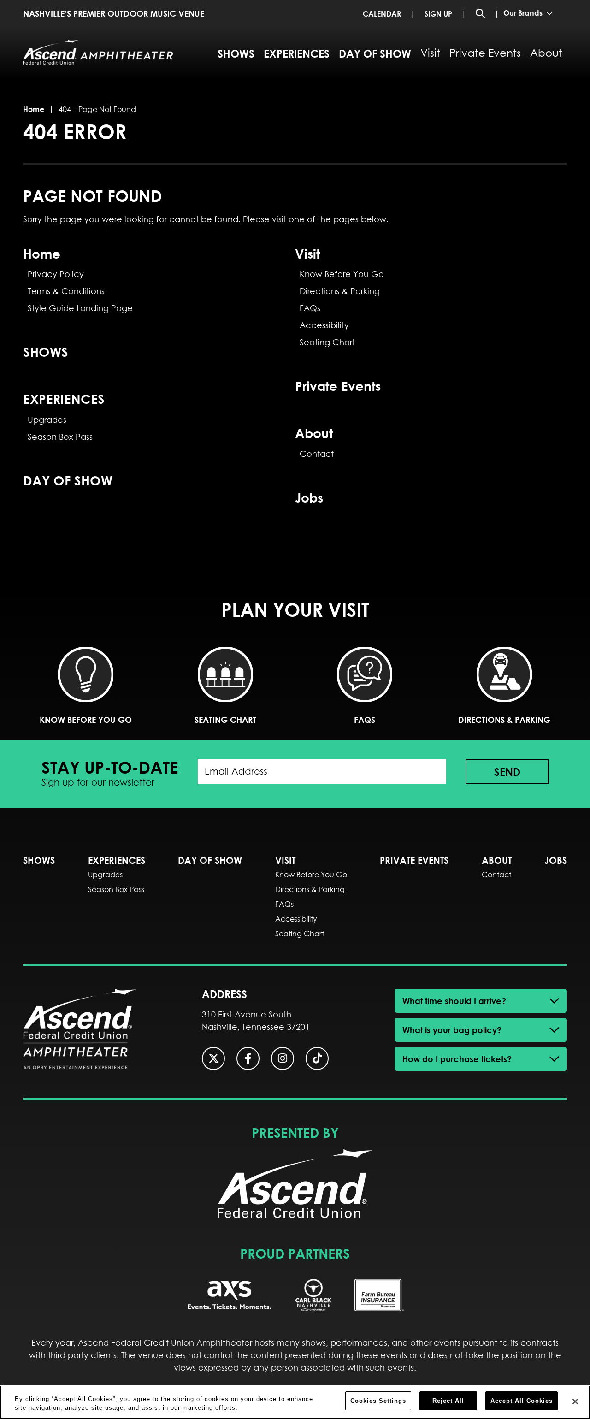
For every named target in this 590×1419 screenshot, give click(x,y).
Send (507, 772)
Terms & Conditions (66, 291)
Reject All (448, 1400)
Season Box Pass (60, 437)
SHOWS (236, 53)
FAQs (310, 308)
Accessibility (324, 325)
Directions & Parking (340, 291)
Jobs (309, 497)
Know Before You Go (342, 274)
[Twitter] (213, 1058)
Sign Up (438, 13)
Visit (430, 53)
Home (33, 109)
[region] (295, 1402)
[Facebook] (248, 1058)
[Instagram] (282, 1058)
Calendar (382, 13)
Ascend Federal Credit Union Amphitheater (98, 52)
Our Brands (523, 12)
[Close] (575, 1401)
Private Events (485, 53)
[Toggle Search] (480, 13)
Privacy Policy (56, 274)
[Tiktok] (317, 1058)
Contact (317, 454)
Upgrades (47, 420)
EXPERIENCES (297, 53)
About (546, 53)
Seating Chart (327, 342)
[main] (295, 317)
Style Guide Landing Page (80, 308)
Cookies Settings (378, 1400)
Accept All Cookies (521, 1400)
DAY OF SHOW (375, 53)
